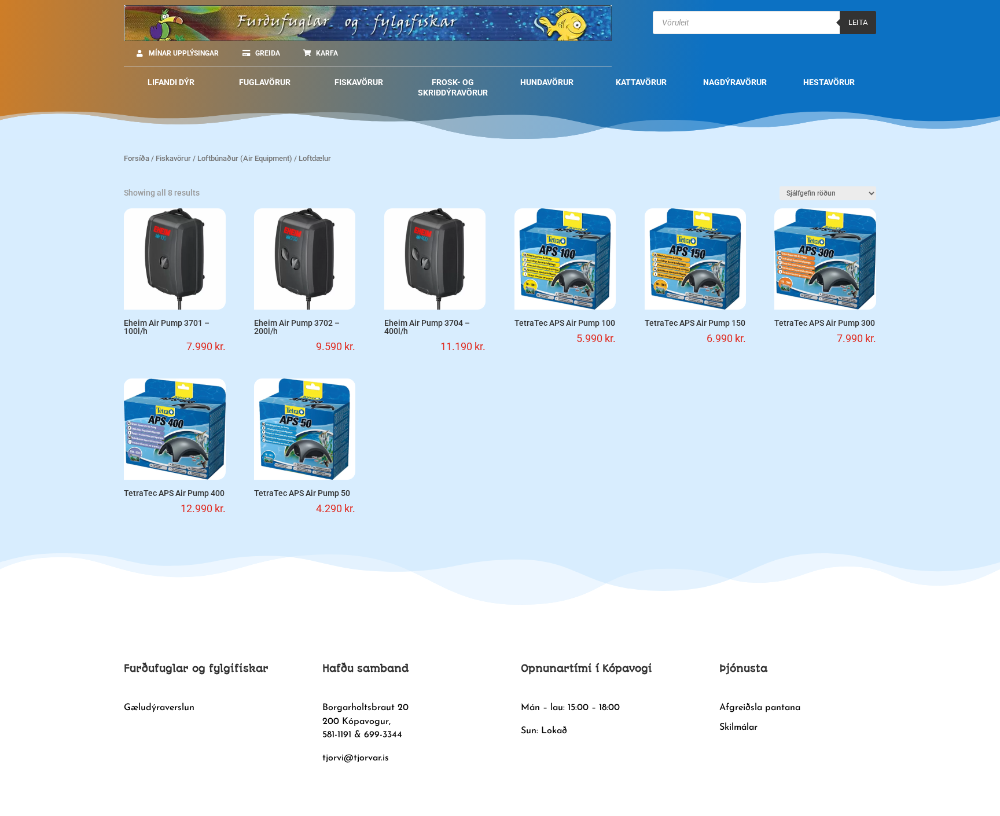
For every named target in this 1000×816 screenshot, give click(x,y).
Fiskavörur (173, 158)
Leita (857, 22)
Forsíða (136, 158)
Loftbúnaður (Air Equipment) (244, 158)
